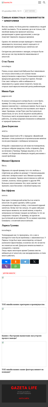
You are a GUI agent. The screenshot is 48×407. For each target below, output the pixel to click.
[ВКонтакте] (6, 261)
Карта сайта (24, 398)
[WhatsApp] (15, 266)
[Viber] (6, 266)
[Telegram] (25, 261)
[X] (34, 261)
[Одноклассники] (15, 261)
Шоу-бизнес (30, 11)
